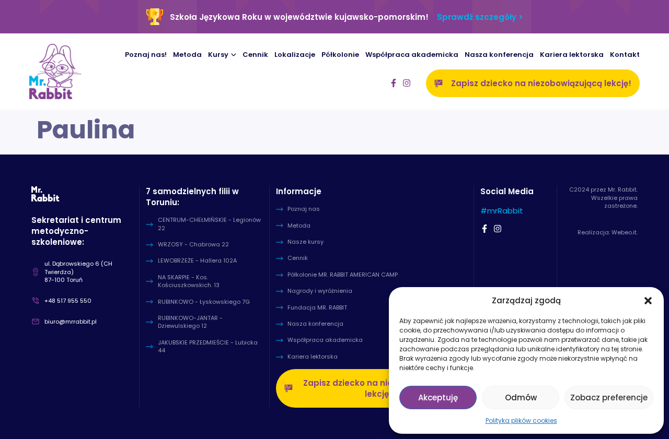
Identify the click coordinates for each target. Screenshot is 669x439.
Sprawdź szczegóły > (480, 16)
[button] (648, 300)
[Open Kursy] (233, 55)
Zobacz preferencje (609, 397)
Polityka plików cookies (521, 420)
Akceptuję (438, 397)
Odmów (521, 397)
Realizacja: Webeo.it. (608, 232)
